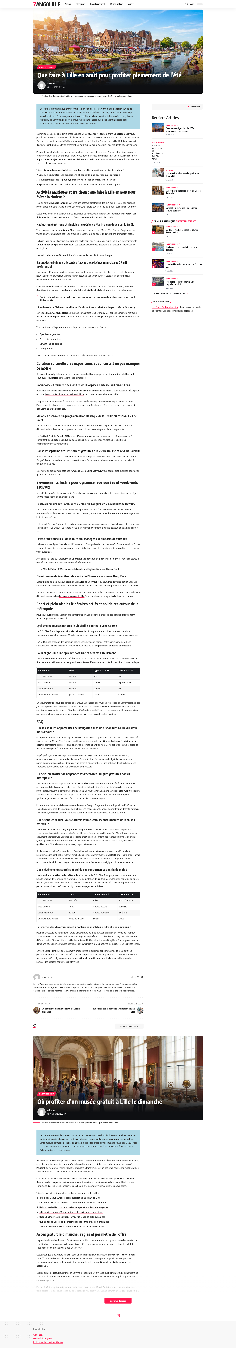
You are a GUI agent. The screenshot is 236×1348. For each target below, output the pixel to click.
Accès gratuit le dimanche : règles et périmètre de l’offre (68, 1193)
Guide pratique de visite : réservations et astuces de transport (72, 1226)
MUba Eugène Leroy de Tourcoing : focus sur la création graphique (74, 1221)
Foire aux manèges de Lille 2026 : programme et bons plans (180, 129)
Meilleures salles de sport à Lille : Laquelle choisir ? (180, 283)
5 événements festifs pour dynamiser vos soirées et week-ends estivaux (77, 179)
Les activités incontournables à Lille (64, 394)
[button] (186, 4)
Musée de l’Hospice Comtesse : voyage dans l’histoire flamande (72, 1202)
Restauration (158, 142)
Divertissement (46, 67)
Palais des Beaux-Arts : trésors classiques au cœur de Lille (70, 1197)
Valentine (51, 83)
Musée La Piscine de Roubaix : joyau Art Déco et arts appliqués (72, 1217)
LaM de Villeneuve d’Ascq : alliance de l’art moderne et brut (71, 1212)
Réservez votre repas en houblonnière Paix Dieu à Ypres (157, 152)
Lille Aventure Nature (58, 312)
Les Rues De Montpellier (165, 307)
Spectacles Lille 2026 (62, 440)
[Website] (138, 977)
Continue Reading (118, 1301)
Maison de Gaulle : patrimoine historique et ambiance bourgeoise (73, 1207)
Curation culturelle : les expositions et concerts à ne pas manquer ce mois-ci (79, 175)
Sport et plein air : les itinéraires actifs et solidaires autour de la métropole (79, 184)
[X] (142, 977)
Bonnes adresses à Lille (71, 596)
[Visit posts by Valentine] (41, 85)
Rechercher (195, 107)
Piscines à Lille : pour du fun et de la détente (181, 248)
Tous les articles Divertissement (170, 293)
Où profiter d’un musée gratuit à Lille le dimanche (183, 192)
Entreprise (170, 170)
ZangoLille (46, 4)
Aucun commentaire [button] (130, 1026)
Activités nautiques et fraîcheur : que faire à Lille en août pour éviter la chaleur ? (81, 170)
